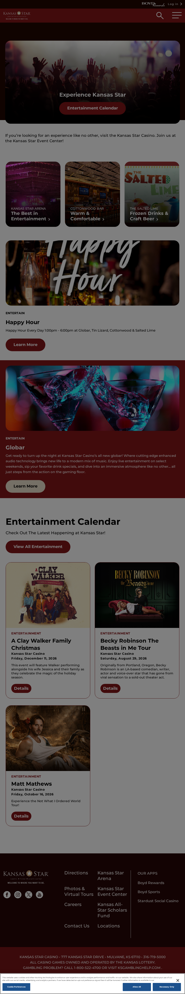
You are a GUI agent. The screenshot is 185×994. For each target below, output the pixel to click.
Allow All (137, 987)
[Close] (178, 980)
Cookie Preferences (16, 987)
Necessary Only (167, 987)
